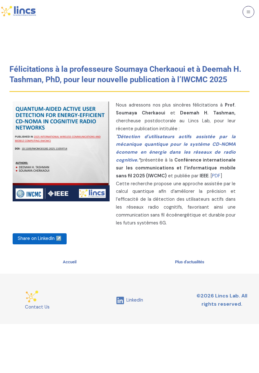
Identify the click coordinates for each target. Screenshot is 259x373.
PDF (216, 176)
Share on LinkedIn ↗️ (40, 238)
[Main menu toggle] (248, 12)
